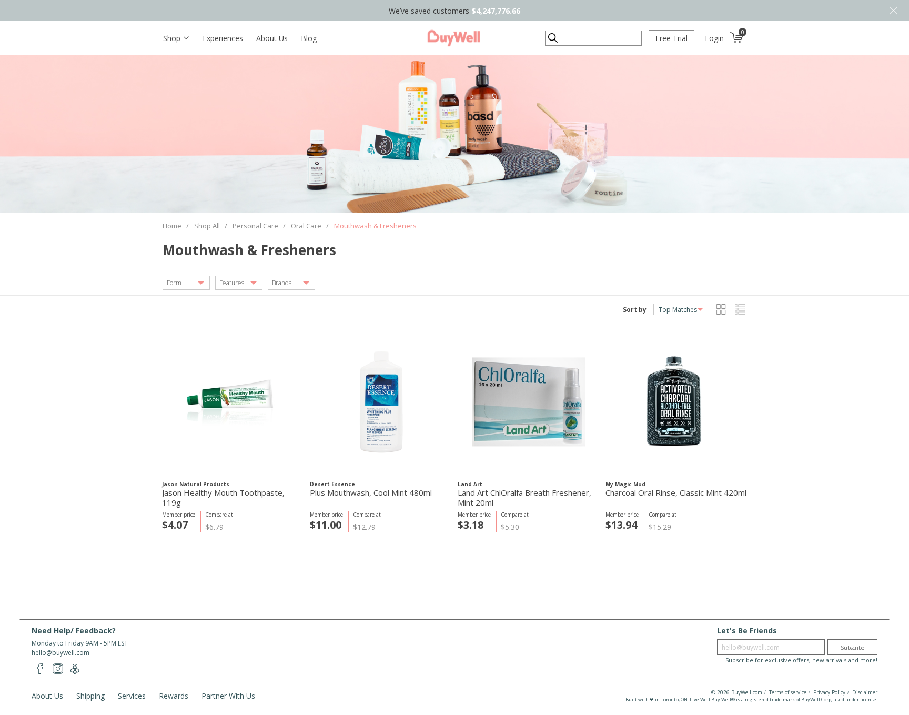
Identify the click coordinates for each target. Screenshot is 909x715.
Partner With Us (228, 696)
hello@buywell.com (60, 652)
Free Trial (671, 38)
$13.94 (621, 525)
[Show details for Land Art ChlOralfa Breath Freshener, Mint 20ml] (528, 401)
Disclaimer (864, 692)
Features (231, 282)
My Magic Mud (625, 484)
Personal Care (255, 225)
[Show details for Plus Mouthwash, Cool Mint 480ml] (380, 401)
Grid (721, 309)
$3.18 (470, 525)
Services (132, 696)
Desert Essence (332, 484)
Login (714, 38)
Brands (281, 282)
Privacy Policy (829, 692)
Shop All (207, 225)
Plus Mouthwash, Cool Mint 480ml (371, 493)
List (739, 309)
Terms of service (787, 692)
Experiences (223, 38)
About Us (272, 38)
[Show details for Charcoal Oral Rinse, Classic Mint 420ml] (676, 401)
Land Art (470, 484)
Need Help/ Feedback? (74, 631)
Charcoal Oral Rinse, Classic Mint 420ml (675, 493)
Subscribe (852, 647)
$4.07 (175, 525)
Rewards (173, 696)
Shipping (90, 696)
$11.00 (325, 525)
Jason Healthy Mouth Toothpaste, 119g (223, 498)
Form (174, 282)
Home (172, 225)
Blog (309, 38)
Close (893, 10)
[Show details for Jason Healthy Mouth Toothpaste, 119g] (233, 401)
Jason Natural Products (195, 484)
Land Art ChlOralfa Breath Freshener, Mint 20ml (524, 498)
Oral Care (306, 225)
